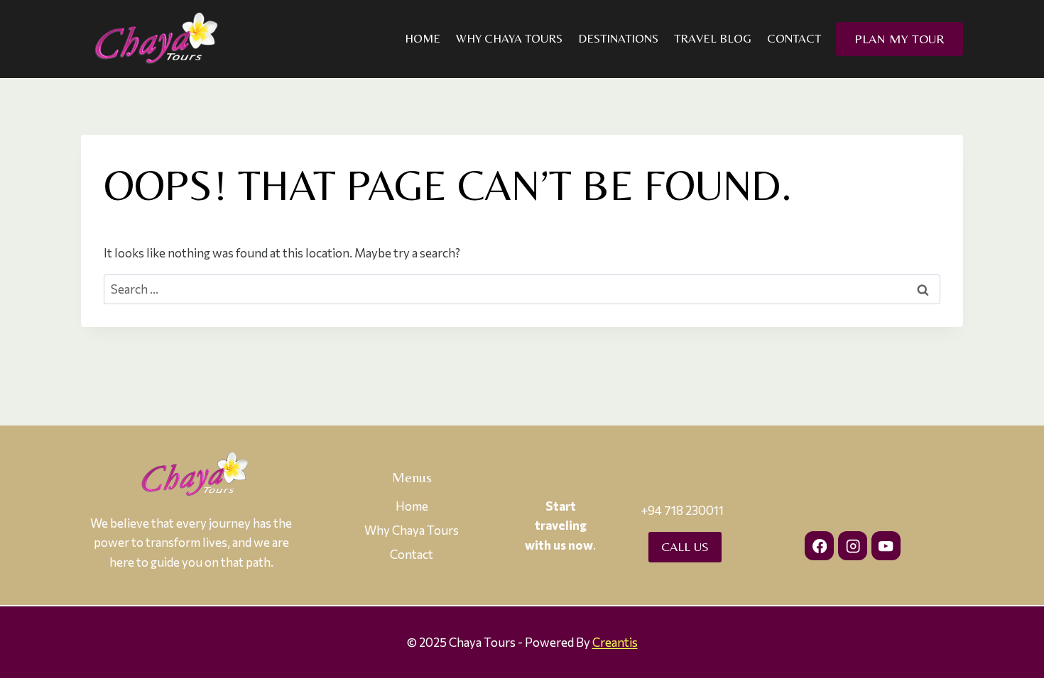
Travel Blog (712, 38)
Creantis (615, 642)
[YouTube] (886, 545)
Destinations (618, 38)
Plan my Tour (899, 38)
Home (422, 38)
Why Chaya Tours (509, 38)
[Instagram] (852, 545)
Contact (794, 38)
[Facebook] (819, 545)
